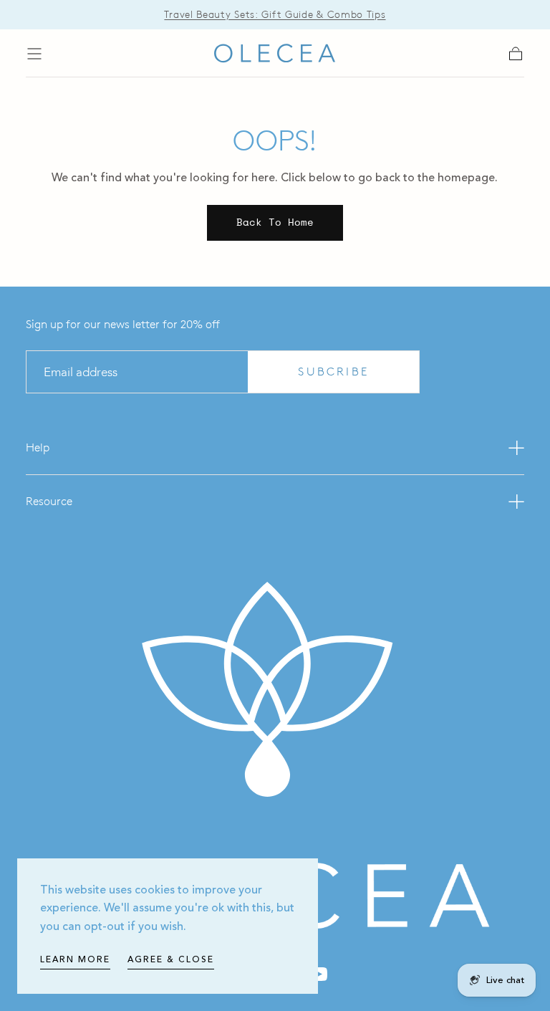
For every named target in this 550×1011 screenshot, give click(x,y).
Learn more (75, 960)
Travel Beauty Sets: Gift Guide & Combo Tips (274, 15)
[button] (34, 53)
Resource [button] (49, 501)
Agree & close (170, 960)
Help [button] (37, 447)
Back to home (275, 221)
